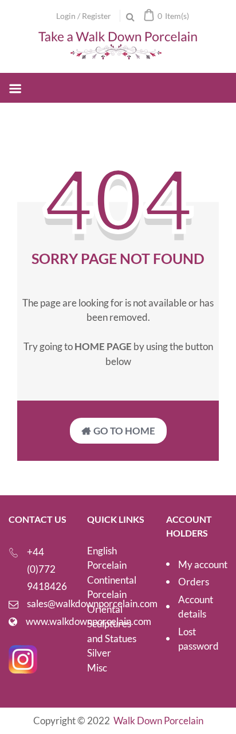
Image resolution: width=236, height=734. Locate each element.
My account (202, 564)
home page (103, 346)
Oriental (105, 609)
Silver (99, 653)
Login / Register (83, 16)
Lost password (198, 639)
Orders (193, 582)
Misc (97, 668)
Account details (195, 606)
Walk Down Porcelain (158, 720)
